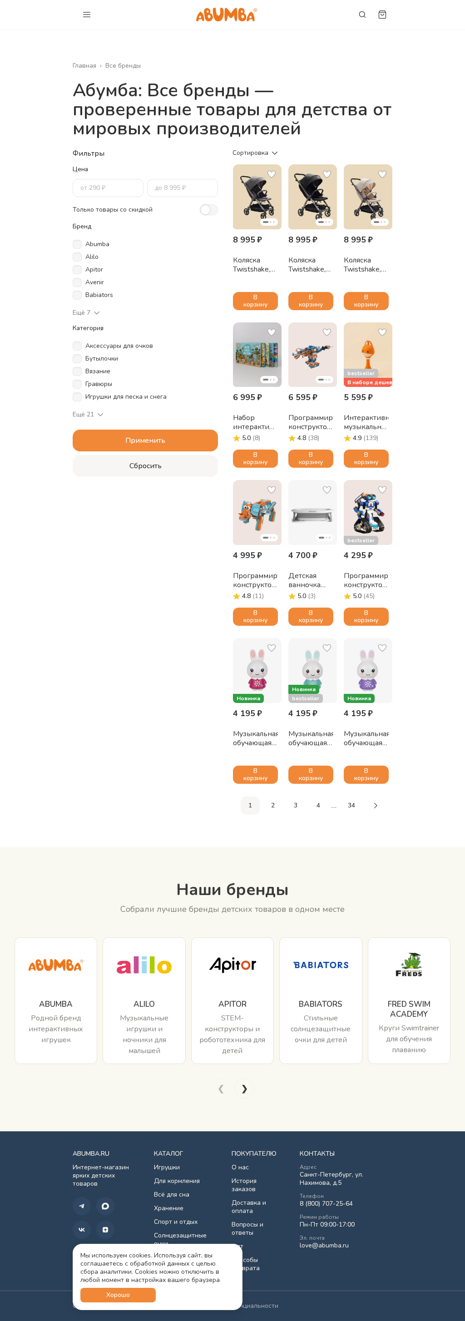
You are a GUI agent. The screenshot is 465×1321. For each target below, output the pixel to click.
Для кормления (177, 1181)
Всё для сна (171, 1195)
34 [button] (351, 805)
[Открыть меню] (87, 14)
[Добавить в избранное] (272, 174)
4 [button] (318, 805)
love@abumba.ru (324, 1246)
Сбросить (145, 466)
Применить (145, 440)
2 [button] (273, 805)
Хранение (168, 1208)
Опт (237, 1246)
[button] (257, 196)
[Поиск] (362, 14)
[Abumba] (226, 14)
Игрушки (167, 1167)
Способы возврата (246, 1264)
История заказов (244, 1185)
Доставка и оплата (249, 1207)
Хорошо (118, 1295)
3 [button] (295, 805)
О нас (240, 1167)
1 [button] (250, 805)
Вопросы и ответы (247, 1229)
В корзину (255, 301)
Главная (84, 66)
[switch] (209, 209)
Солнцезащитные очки (180, 1240)
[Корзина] (382, 14)
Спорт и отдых (176, 1222)
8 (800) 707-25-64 (326, 1204)
